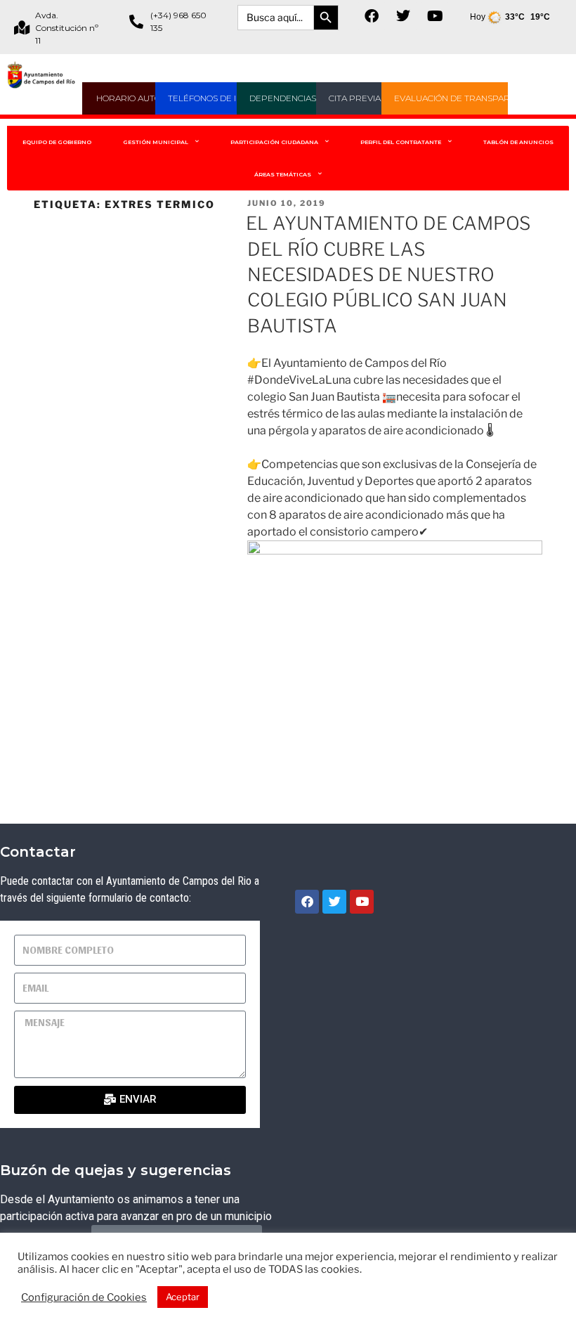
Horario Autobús (137, 98)
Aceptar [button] (182, 1296)
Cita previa (355, 98)
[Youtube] (435, 16)
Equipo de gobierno (56, 141)
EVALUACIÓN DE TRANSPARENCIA (464, 98)
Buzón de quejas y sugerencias (115, 1170)
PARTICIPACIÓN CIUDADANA (274, 141)
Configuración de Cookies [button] (84, 1297)
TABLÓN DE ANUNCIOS (518, 141)
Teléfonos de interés (219, 98)
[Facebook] (372, 16)
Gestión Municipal (155, 141)
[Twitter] (403, 16)
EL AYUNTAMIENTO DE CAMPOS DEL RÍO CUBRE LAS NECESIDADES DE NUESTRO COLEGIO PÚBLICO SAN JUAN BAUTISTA (388, 274)
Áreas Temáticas (282, 174)
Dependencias (282, 98)
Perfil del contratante (400, 141)
